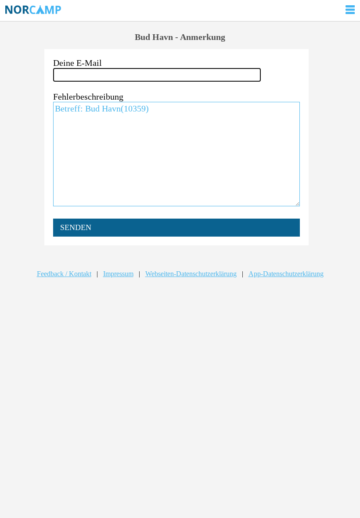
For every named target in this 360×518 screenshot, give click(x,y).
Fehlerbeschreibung (88, 96)
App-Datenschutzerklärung (286, 273)
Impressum (118, 273)
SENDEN (75, 227)
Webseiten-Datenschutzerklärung (191, 273)
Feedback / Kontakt (64, 273)
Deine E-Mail (77, 63)
